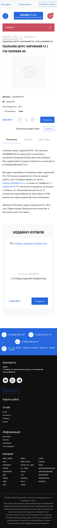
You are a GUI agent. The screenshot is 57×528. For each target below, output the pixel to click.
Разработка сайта (28, 501)
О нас (5, 412)
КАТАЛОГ (9, 27)
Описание (11, 139)
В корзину (47, 120)
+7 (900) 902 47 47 (29, 341)
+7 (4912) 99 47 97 (16, 335)
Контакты (7, 415)
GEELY (23, 458)
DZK (4, 475)
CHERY (5, 468)
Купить (49, 128)
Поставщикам (8, 446)
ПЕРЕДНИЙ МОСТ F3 (12, 39)
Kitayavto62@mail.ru (13, 183)
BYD (15, 37)
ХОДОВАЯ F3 (29, 37)
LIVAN (41, 458)
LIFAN (23, 485)
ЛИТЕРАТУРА (44, 478)
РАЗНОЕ (42, 481)
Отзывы (6, 418)
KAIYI (23, 481)
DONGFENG (7, 471)
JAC (22, 475)
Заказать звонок (47, 4)
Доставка (44, 139)
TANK (41, 465)
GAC (4, 485)
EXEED (5, 478)
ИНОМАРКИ (43, 475)
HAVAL (23, 471)
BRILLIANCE (7, 458)
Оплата (28, 139)
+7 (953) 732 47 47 (43, 335)
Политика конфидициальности (39, 498)
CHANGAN (7, 465)
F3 (20, 37)
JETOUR (24, 478)
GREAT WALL (26, 462)
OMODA (42, 462)
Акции (5, 422)
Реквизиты (7, 443)
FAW (4, 481)
